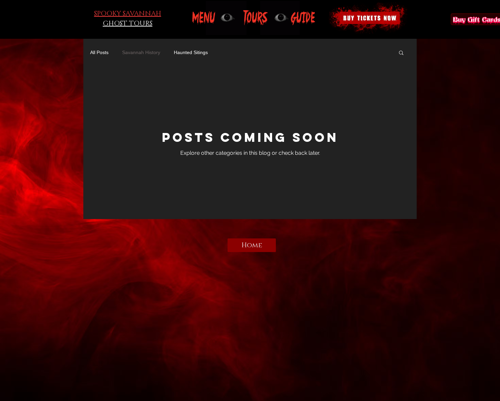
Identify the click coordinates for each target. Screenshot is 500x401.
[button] (203, 17)
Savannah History (141, 52)
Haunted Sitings (191, 52)
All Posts (99, 52)
